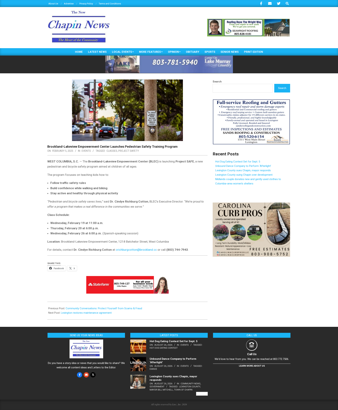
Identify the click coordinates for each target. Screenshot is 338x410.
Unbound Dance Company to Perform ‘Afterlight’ (243, 166)
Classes (112, 150)
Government (157, 386)
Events (86, 150)
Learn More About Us (252, 365)
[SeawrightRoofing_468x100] (248, 20)
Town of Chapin (183, 389)
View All (202, 393)
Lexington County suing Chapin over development (244, 174)
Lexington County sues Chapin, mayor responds (243, 170)
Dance (153, 369)
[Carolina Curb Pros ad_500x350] (251, 204)
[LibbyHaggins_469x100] (127, 278)
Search (217, 81)
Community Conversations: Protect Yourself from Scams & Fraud (104, 308)
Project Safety (128, 150)
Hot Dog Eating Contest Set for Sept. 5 (237, 161)
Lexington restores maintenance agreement (86, 312)
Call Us (251, 354)
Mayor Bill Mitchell (161, 389)
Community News (191, 383)
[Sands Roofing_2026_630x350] (251, 100)
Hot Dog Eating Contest (164, 348)
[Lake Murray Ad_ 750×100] (169, 57)
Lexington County (189, 386)
